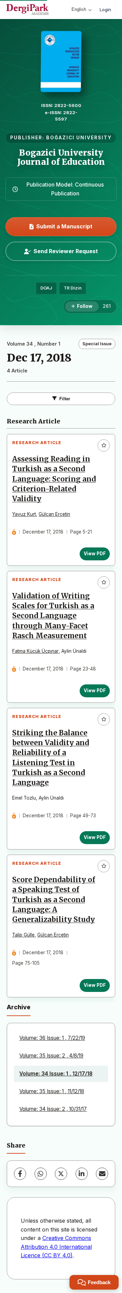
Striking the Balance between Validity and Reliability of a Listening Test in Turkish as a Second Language (50, 758)
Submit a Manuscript (64, 226)
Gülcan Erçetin (54, 514)
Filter (64, 398)
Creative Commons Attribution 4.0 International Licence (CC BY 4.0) (56, 1247)
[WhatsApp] (41, 1174)
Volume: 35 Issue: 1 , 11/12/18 (51, 1091)
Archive (18, 1007)
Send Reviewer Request (66, 251)
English (79, 9)
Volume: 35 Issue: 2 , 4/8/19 (51, 1055)
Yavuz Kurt (24, 514)
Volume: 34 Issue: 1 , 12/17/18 (56, 1073)
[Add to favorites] (104, 445)
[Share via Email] (102, 1174)
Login (105, 9)
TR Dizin (73, 288)
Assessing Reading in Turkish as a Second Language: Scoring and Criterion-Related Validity (54, 479)
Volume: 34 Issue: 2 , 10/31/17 (53, 1109)
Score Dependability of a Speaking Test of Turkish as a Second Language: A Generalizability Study (53, 899)
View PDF (95, 553)
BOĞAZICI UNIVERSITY (79, 137)
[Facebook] (20, 1174)
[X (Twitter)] (61, 1174)
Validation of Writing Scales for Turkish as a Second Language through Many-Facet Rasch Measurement (53, 616)
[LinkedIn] (82, 1174)
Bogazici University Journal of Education (61, 157)
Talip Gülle (23, 935)
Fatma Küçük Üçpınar (35, 651)
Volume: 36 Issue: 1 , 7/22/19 (52, 1038)
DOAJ (46, 288)
